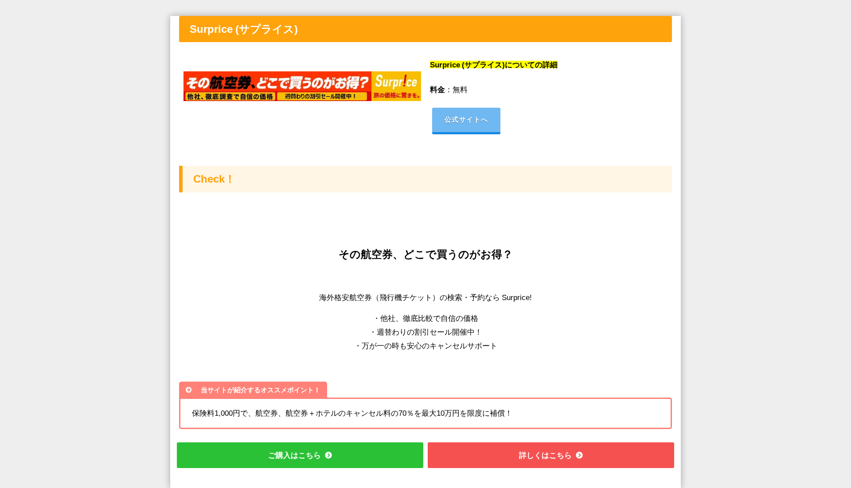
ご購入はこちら (294, 455)
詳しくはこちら (545, 455)
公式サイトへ (466, 119)
